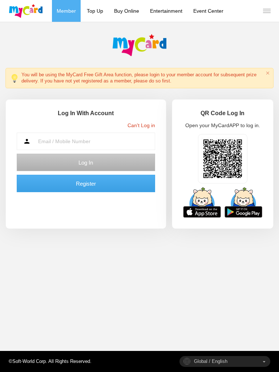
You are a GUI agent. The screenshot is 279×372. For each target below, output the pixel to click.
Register (86, 184)
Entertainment (166, 11)
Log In (85, 162)
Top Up (95, 11)
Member (66, 11)
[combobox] (224, 361)
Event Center (208, 11)
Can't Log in (141, 125)
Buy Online (126, 11)
